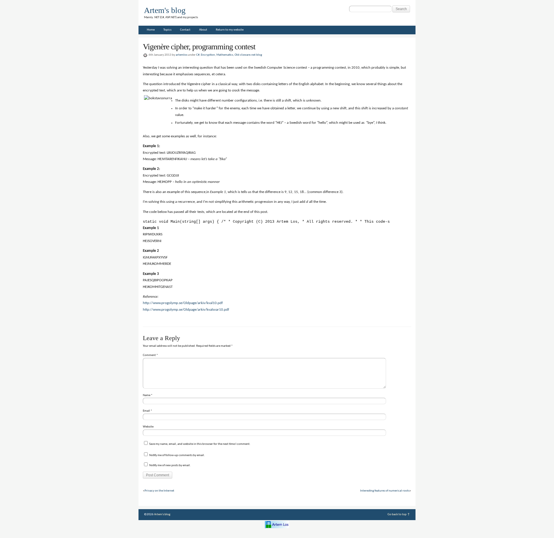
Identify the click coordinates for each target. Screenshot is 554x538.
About (203, 29)
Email (147, 411)
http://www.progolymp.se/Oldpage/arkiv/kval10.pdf (183, 303)
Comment (150, 355)
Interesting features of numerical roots (384, 490)
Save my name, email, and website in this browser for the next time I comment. (199, 444)
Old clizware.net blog (248, 55)
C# (197, 55)
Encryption (208, 55)
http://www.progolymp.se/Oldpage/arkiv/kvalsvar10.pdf (186, 310)
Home (151, 29)
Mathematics (224, 55)
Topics (167, 29)
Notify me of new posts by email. (170, 465)
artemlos (181, 55)
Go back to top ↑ (399, 514)
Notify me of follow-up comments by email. (177, 455)
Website (148, 426)
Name (147, 395)
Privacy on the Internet (159, 490)
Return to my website (230, 29)
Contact (185, 29)
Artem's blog (165, 10)
